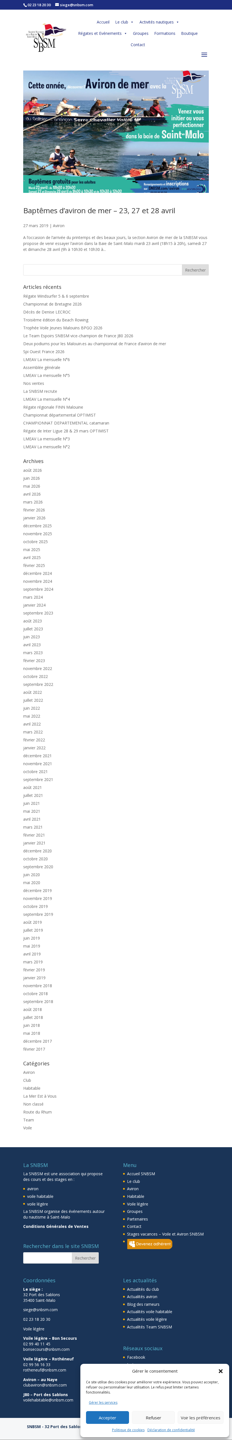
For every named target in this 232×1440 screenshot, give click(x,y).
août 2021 (32, 787)
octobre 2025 (35, 541)
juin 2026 (31, 478)
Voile (27, 1127)
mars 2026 (33, 502)
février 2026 (34, 510)
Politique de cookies (128, 1430)
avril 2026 (32, 494)
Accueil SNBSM (141, 1173)
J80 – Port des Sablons (45, 1394)
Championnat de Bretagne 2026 (52, 304)
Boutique (189, 33)
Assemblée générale (41, 367)
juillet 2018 (33, 1017)
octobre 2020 (35, 858)
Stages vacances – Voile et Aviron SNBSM (165, 1234)
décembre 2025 (37, 525)
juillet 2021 (33, 795)
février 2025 (34, 565)
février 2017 (34, 1049)
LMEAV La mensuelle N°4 (46, 399)
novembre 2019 (37, 898)
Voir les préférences (200, 1417)
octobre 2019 (35, 906)
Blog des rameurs (143, 1304)
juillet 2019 (33, 930)
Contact (138, 44)
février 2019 (34, 969)
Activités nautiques (156, 22)
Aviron (59, 225)
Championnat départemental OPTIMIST (59, 415)
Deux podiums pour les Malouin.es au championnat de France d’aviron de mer (94, 343)
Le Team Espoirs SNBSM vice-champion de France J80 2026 (78, 335)
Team (28, 1120)
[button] (221, 1371)
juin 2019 (31, 938)
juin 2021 (31, 803)
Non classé (33, 1104)
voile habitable (40, 1196)
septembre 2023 (38, 613)
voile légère (37, 1204)
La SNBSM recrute (40, 391)
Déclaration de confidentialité (171, 1430)
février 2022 (34, 740)
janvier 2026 (34, 517)
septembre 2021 (38, 779)
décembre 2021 (37, 755)
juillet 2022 (33, 700)
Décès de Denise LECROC (47, 312)
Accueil (103, 22)
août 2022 (32, 692)
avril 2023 (32, 644)
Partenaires (137, 1219)
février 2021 (34, 835)
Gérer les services (103, 1402)
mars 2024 (33, 597)
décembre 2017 (37, 1041)
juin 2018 (31, 1025)
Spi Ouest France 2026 (44, 351)
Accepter (107, 1417)
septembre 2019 (38, 914)
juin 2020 (31, 874)
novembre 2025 (37, 533)
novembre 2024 (37, 581)
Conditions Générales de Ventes (56, 1226)
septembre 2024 (38, 589)
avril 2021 (32, 819)
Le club (121, 22)
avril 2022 (32, 724)
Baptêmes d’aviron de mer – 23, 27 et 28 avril (99, 210)
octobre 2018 (35, 993)
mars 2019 (33, 962)
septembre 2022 (38, 684)
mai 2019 (31, 946)
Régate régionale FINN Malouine (53, 407)
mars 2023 (33, 652)
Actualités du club (143, 1289)
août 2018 (32, 1009)
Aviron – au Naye (40, 1379)
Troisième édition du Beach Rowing (55, 320)
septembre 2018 (38, 1001)
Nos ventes (33, 383)
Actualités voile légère (147, 1319)
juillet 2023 (33, 629)
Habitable (31, 1088)
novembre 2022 (37, 668)
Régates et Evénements (100, 33)
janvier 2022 (34, 747)
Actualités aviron (142, 1296)
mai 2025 (31, 549)
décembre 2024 (37, 573)
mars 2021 (33, 827)
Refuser (153, 1417)
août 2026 (32, 470)
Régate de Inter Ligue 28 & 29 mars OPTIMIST (66, 431)
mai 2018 (31, 1033)
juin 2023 (31, 636)
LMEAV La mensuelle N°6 (46, 359)
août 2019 (32, 922)
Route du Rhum (37, 1112)
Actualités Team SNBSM (149, 1327)
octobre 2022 (35, 676)
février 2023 (34, 660)
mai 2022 (31, 716)
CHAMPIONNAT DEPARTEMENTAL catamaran (66, 423)
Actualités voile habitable (149, 1311)
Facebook (136, 1357)
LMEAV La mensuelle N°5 (46, 375)
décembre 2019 (37, 890)
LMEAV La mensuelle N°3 (46, 438)
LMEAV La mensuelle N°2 (46, 446)
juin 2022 (31, 708)
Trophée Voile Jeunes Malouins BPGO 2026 (62, 327)
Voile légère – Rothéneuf (48, 1359)
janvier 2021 (34, 843)
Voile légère (137, 1204)
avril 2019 (32, 954)
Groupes (141, 33)
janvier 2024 (34, 605)
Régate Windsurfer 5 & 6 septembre (56, 296)
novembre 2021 (37, 763)
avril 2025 (32, 557)
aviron (32, 1188)
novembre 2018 (37, 985)
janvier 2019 (34, 977)
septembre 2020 (38, 866)
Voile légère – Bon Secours (50, 1338)
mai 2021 (31, 811)
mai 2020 (31, 882)
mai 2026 (31, 486)
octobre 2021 (35, 771)
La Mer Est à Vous (40, 1096)
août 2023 (32, 621)
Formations (164, 33)
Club (27, 1080)
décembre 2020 (37, 851)
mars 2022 (33, 732)
